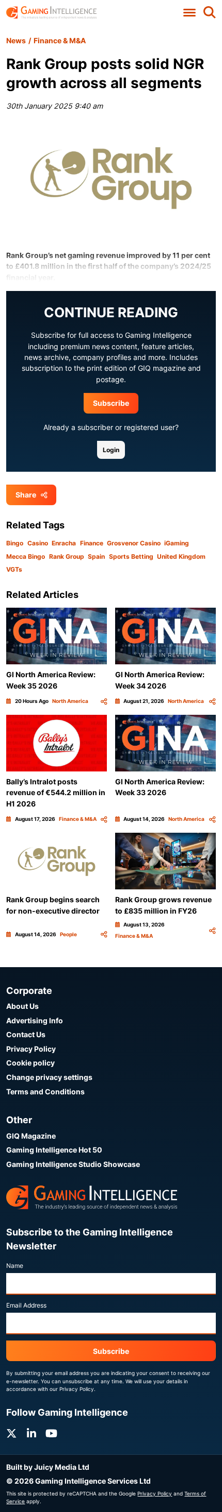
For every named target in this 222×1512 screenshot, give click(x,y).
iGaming (176, 543)
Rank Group (66, 556)
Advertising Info (34, 1020)
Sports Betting (131, 556)
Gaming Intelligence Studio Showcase (73, 1164)
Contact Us (25, 1034)
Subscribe (111, 403)
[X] (11, 1433)
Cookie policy (30, 1062)
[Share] (104, 701)
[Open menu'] (189, 13)
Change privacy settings (49, 1077)
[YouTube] (51, 1433)
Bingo (14, 543)
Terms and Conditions (45, 1091)
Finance (91, 543)
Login (111, 450)
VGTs (14, 569)
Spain (96, 556)
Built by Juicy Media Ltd (47, 1467)
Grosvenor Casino (134, 543)
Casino (37, 543)
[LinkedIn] (31, 1433)
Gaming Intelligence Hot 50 (54, 1149)
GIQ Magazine (31, 1135)
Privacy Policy (31, 1048)
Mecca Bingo (25, 556)
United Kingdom (181, 556)
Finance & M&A (60, 40)
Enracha (64, 543)
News (16, 40)
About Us (22, 1006)
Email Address (26, 1305)
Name (14, 1265)
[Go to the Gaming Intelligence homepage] (51, 12)
